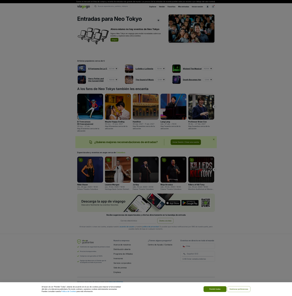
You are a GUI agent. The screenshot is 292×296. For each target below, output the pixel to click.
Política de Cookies (68, 291)
